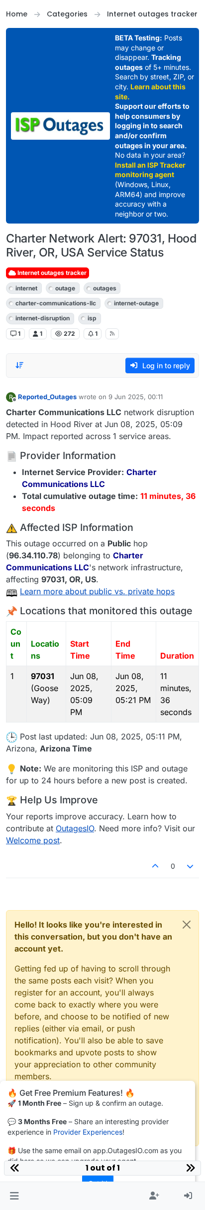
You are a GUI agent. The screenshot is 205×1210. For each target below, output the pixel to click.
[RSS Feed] (112, 333)
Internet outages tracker (51, 272)
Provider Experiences (87, 1132)
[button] (14, 1196)
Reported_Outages (47, 397)
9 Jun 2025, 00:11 (135, 397)
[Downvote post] (191, 866)
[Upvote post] (155, 866)
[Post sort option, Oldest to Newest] (19, 365)
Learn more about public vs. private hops (97, 591)
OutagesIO (75, 828)
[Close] (187, 925)
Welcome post (33, 840)
